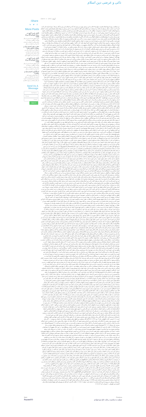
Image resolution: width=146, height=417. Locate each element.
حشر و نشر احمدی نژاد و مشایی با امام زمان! (31, 47)
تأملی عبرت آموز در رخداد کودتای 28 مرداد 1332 (32, 35)
